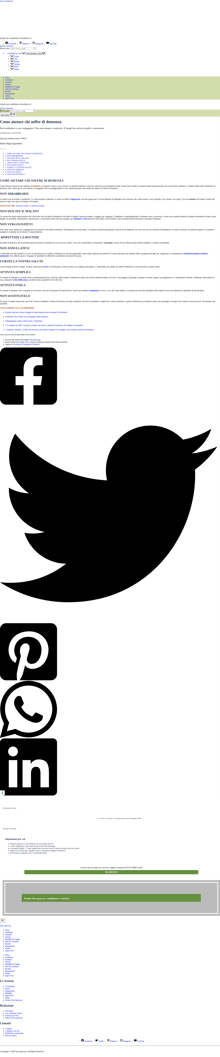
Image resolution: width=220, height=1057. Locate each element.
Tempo (16, 69)
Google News (23, 342)
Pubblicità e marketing (14, 1033)
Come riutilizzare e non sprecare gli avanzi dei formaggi (32, 846)
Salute (15, 67)
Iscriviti (111, 872)
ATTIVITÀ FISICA (14, 172)
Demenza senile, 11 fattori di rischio (30, 206)
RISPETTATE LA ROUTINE (18, 163)
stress (46, 267)
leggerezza (75, 199)
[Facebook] (108, 376)
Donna (8, 84)
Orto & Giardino (11, 89)
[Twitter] (108, 514)
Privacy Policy (11, 1035)
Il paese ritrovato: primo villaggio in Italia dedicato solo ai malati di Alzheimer (36, 312)
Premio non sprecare (13, 878)
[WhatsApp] (108, 709)
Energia (16, 64)
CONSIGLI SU (15, 53)
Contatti (8, 1029)
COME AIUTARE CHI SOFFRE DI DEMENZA (25, 154)
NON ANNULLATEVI (15, 165)
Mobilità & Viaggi (12, 87)
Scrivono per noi (11, 1015)
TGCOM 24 (39, 38)
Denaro (16, 61)
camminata (94, 290)
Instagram (27, 344)
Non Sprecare (5, 926)
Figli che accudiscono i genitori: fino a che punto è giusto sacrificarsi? (38, 851)
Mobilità (8, 993)
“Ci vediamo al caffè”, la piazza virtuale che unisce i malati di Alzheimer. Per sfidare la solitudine (44, 325)
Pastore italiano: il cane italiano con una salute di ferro (31, 844)
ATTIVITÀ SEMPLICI (15, 170)
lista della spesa (21, 280)
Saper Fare (9, 98)
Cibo (15, 59)
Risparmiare (10, 94)
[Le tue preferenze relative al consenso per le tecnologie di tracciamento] (2, 792)
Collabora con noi (12, 1031)
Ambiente (9, 80)
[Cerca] (35, 48)
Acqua (16, 56)
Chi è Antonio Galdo (13, 1013)
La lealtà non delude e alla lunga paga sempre (114, 818)
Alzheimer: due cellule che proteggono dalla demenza (26, 317)
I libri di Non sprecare (14, 1018)
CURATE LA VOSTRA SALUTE (19, 167)
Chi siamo (9, 1011)
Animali (8, 82)
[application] (23, 53)
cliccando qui (34, 340)
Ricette (8, 91)
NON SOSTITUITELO (16, 174)
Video (7, 998)
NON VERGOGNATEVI (16, 160)
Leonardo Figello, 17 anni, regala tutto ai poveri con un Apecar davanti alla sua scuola (44, 848)
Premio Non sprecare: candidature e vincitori (46, 898)
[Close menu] (2, 920)
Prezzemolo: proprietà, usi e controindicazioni (28, 853)
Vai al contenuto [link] (6, 1)
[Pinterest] (108, 652)
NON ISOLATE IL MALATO (18, 158)
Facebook (18, 344)
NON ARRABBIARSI (15, 156)
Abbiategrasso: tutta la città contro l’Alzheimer (23, 321)
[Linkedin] (108, 767)
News (7, 77)
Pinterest (36, 344)
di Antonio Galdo (9, 808)
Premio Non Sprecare (13, 1000)
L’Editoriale (10, 986)
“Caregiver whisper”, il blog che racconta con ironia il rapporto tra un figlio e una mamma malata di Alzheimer (49, 330)
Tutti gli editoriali (9, 829)
